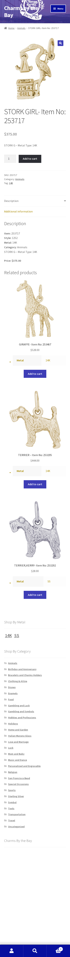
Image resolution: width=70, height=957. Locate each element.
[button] (60, 43)
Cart (54, 947)
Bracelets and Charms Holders (25, 675)
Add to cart (30, 158)
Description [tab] (11, 201)
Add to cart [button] (35, 373)
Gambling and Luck (19, 705)
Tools (11, 808)
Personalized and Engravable (24, 766)
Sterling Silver (16, 796)
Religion (12, 772)
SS (49, 581)
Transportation (16, 814)
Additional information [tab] (18, 211)
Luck (10, 747)
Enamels (13, 693)
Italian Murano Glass (19, 735)
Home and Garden (18, 729)
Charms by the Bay (21, 11)
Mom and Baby (16, 753)
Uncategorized (16, 826)
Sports (12, 790)
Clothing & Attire (17, 681)
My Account (11, 951)
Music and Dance (17, 760)
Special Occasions (18, 784)
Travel (11, 820)
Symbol (12, 802)
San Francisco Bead (19, 778)
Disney (12, 687)
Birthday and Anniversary (22, 669)
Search (35, 951)
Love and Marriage (18, 741)
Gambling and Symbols (21, 711)
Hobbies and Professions (22, 717)
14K (11, 183)
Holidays (13, 723)
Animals (21, 28)
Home (11, 28)
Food (11, 699)
